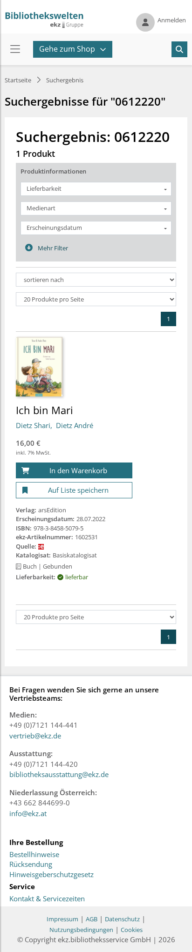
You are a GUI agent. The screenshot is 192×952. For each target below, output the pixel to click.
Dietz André (74, 425)
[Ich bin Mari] (39, 366)
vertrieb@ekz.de (35, 735)
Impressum (62, 919)
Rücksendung (30, 864)
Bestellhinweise (34, 854)
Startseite (18, 80)
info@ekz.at (28, 813)
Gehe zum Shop (67, 49)
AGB (91, 919)
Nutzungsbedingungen (81, 929)
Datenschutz (122, 919)
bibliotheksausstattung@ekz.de (59, 774)
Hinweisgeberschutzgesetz (51, 875)
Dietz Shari (33, 425)
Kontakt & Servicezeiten (47, 899)
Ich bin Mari (44, 410)
